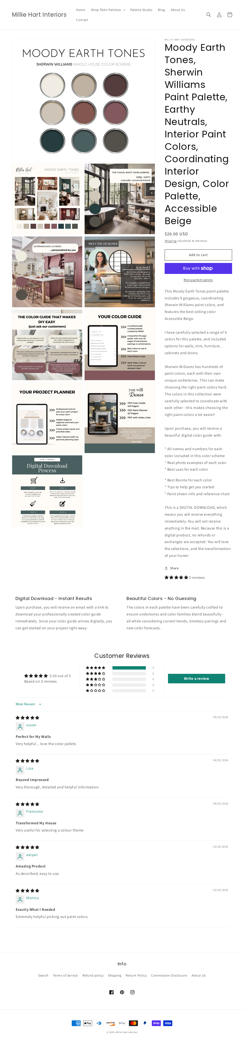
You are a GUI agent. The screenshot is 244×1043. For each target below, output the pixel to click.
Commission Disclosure (169, 975)
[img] (27, 717)
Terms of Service (65, 975)
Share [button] (174, 568)
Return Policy (136, 975)
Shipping (171, 240)
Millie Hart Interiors (126, 1032)
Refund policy (93, 975)
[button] (107, 10)
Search (43, 975)
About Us (199, 975)
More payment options (198, 280)
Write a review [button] (196, 678)
